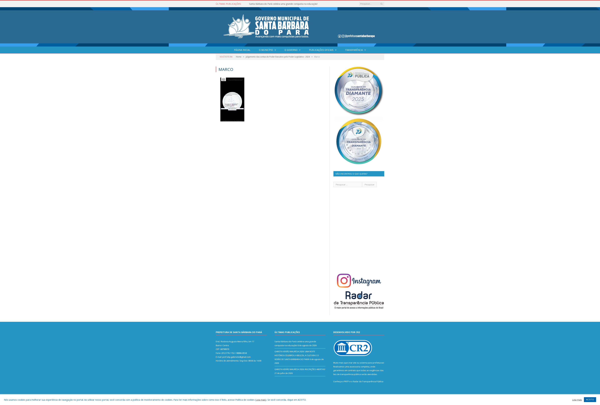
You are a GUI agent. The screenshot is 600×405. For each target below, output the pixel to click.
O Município (266, 49)
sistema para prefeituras (372, 362)
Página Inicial (242, 49)
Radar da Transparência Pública (368, 381)
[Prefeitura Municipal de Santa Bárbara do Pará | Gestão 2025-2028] (300, 26)
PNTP (346, 381)
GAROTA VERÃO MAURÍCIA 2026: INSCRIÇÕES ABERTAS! (300, 369)
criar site (352, 362)
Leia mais (261, 399)
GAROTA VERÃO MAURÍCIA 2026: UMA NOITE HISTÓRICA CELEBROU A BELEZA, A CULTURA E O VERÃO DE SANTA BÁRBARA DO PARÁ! (285, 3)
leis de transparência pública (347, 374)
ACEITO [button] (590, 399)
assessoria (355, 366)
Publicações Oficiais (321, 49)
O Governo (291, 49)
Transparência (354, 49)
